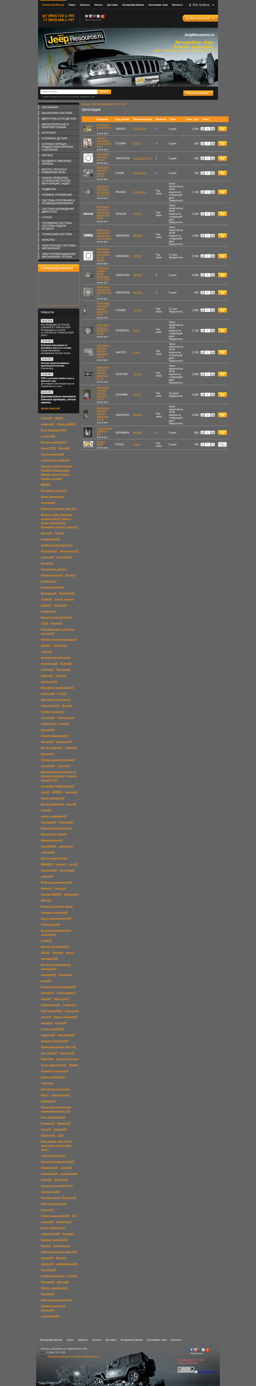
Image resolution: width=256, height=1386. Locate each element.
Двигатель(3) (64, 1221)
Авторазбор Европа (133, 5)
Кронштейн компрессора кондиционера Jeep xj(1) (56, 1109)
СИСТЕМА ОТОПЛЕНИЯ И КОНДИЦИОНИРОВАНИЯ (58, 202)
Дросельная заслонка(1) (55, 1089)
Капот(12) (60, 888)
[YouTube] (90, 16)
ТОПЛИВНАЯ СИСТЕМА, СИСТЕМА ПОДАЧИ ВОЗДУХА (57, 225)
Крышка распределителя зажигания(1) (56, 932)
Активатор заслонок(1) (54, 1071)
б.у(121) (61, 693)
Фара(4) (73, 1065)
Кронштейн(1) (49, 551)
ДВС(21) (45, 952)
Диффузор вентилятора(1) (57, 545)
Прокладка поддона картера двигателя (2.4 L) (103, 351)
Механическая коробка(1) (56, 617)
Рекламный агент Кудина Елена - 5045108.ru (191, 1361)
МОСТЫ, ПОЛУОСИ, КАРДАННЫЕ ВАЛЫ (54, 171)
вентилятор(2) (49, 663)
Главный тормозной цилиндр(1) (53, 1308)
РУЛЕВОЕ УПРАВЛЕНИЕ (57, 194)
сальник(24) (48, 852)
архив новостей (50, 408)
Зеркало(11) (48, 729)
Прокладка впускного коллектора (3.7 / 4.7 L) (103, 190)
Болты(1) (61, 864)
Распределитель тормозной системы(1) (58, 631)
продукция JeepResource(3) (57, 786)
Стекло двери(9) (50, 924)
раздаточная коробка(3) (55, 460)
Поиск (72, 5)
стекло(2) (46, 651)
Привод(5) (47, 675)
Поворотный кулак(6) (54, 834)
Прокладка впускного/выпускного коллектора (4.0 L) (103, 212)
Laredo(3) (46, 940)
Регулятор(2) (66, 870)
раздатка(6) (47, 424)
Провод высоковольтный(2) (58, 759)
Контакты (177, 5)
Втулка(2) (68, 1233)
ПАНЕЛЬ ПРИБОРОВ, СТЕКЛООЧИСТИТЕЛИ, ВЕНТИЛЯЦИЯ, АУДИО (56, 180)
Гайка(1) (45, 1245)
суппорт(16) (66, 846)
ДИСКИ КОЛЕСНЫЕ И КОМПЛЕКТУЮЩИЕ (55, 126)
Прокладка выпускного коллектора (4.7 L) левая (104, 234)
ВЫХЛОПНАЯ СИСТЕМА (57, 112)
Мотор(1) (67, 705)
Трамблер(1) (48, 1101)
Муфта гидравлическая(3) (56, 882)
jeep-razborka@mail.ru (87, 1356)
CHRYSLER (139, 128)
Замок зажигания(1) (52, 798)
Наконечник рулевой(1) (55, 946)
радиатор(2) (48, 1035)
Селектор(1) (48, 765)
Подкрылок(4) (66, 717)
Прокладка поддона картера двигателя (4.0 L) (103, 393)
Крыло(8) (64, 448)
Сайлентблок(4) (60, 1095)
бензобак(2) (61, 1179)
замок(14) (46, 1023)
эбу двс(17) (47, 753)
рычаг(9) (46, 980)
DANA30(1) (47, 864)
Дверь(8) (60, 675)
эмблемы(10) (48, 822)
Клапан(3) (56, 623)
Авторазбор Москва (53, 5)
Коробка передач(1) (52, 1276)
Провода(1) (65, 974)
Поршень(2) (66, 822)
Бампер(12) (60, 1129)
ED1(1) (44, 1095)
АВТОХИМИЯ (50, 107)
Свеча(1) (46, 1129)
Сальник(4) (47, 557)
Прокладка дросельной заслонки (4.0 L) (104, 291)
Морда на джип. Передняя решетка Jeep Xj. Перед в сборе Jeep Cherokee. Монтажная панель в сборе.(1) (59, 521)
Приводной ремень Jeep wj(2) (59, 1251)
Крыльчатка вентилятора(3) (57, 1161)
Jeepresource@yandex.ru (61, 1356)
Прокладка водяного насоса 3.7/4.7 (103, 171)
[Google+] (102, 16)
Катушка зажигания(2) (54, 442)
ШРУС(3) (46, 900)
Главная (86, 104)
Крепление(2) (49, 870)
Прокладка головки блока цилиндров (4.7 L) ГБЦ (103, 274)
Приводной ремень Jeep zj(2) (58, 1047)
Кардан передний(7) (66, 1017)
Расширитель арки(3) (53, 569)
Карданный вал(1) (67, 1059)
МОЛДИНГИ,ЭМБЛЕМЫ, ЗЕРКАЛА (57, 162)
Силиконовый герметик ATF (104, 431)
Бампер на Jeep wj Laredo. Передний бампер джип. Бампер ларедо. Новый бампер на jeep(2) (57, 472)
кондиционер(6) (50, 539)
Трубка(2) (46, 599)
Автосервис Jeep (158, 5)
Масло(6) (58, 952)
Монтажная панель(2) (54, 490)
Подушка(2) (47, 1282)
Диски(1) (61, 1257)
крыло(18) (61, 1023)
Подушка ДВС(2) (66, 424)
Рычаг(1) (72, 1276)
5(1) (74, 1215)
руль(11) (64, 723)
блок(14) (46, 998)
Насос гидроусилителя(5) (56, 918)
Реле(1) (59, 533)
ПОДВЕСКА (49, 189)
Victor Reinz (140, 173)
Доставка (112, 5)
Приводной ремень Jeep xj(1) (58, 508)
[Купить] (222, 128)
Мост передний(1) (51, 1011)
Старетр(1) (71, 747)
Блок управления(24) (53, 430)
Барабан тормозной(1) (54, 1239)
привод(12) (60, 645)
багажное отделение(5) (54, 1041)
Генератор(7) (48, 974)
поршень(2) (71, 1011)
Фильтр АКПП (101, 443)
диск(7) (70, 952)
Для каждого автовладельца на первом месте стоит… (57, 385)
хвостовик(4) (48, 1270)
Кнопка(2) (66, 663)
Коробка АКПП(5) (51, 894)
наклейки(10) (48, 846)
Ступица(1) (47, 669)
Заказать (85, 5)
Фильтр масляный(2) (53, 1203)
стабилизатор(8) (50, 1233)
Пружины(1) (48, 1123)
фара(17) (46, 645)
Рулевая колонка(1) (52, 711)
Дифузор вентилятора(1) (55, 657)
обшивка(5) (47, 1294)
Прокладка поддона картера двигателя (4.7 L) (103, 414)
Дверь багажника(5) (52, 496)
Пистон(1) (46, 533)
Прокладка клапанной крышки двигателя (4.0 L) (103, 309)
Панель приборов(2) (53, 1077)
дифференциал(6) (66, 1264)
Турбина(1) (69, 1005)
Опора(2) (46, 1179)
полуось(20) (48, 436)
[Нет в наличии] (222, 444)
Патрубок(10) (67, 593)
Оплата (98, 5)
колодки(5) (47, 1221)
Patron (136, 444)
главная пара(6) (50, 1191)
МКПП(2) (46, 484)
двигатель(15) (49, 681)
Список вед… (48, 368)
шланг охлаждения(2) (53, 816)
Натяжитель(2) (61, 1245)
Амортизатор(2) (69, 551)
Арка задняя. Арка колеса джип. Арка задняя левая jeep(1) (56, 1145)
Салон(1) (46, 810)
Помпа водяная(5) (52, 575)
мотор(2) (46, 1017)
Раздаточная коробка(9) (55, 1215)
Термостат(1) (61, 998)
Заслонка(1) (48, 717)
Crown (136, 330)
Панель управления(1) (54, 1288)
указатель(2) (67, 1053)
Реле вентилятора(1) (53, 1117)
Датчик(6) (46, 888)
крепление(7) (64, 557)
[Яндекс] (98, 16)
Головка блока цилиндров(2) (58, 986)
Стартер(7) (64, 765)
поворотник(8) (68, 1173)
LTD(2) (44, 623)
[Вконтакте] (86, 16)
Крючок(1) (71, 792)
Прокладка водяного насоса (103, 157)
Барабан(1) (64, 1123)
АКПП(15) (57, 792)
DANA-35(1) (47, 1059)
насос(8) (71, 804)
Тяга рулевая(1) (66, 992)
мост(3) (73, 864)
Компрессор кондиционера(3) (59, 639)
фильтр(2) (63, 1282)
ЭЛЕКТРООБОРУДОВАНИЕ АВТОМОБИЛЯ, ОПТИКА (59, 255)
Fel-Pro (137, 143)
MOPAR (137, 235)
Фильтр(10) (60, 605)
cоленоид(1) (48, 502)
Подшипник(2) (49, 1167)
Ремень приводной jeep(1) (57, 906)
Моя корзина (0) (200, 18)
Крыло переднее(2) (52, 804)
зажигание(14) (64, 741)
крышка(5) (47, 1257)
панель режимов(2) (52, 454)
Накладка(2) (48, 1135)
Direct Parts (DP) (142, 158)
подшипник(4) (49, 1173)
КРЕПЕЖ (47, 155)
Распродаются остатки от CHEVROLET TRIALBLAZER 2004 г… (57, 333)
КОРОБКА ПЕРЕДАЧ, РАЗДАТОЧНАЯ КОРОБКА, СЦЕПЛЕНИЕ (58, 146)
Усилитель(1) (48, 611)
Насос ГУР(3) (48, 448)
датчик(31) (47, 563)
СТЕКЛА (47, 217)
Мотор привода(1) (51, 747)
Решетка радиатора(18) (54, 735)
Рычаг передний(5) (52, 1029)
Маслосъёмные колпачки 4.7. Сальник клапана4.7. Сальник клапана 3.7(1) (59, 776)
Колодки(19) (71, 894)
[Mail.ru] (94, 16)
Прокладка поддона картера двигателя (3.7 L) (103, 373)
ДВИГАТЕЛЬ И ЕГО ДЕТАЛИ (59, 118)
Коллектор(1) (48, 581)
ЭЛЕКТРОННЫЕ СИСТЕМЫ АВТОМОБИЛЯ (59, 247)
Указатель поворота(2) (54, 912)
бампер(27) (47, 992)
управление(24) (50, 1316)
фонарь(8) (47, 741)
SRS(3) (59, 418)
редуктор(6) (48, 693)
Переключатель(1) (52, 840)
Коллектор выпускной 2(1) (57, 1185)
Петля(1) (70, 575)
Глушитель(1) (49, 723)
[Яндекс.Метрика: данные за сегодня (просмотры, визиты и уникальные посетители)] (205, 1372)
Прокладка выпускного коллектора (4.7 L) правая (103, 255)
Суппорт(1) (47, 1209)
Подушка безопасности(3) (56, 828)
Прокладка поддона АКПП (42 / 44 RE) (103, 329)
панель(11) (47, 1083)
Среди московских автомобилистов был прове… (57, 351)
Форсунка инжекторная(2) (56, 1300)
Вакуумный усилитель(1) (56, 699)
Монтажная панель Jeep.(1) (57, 687)
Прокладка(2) (49, 593)
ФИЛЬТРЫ (48, 239)
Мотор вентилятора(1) (54, 858)
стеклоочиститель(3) (53, 1155)
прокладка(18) (49, 958)
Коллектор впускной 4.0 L (104, 127)
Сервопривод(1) (50, 1005)
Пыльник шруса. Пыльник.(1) (58, 1197)
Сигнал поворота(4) (52, 587)
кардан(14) (47, 1264)
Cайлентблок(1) (50, 705)
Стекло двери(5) (64, 599)
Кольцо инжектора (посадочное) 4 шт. (104, 142)
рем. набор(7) (49, 1053)
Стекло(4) (46, 418)
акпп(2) (45, 792)
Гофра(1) (46, 605)
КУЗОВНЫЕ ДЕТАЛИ (54, 138)
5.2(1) (61, 1135)
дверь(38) (66, 1167)
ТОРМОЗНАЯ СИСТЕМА (57, 234)
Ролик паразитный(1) (53, 1065)
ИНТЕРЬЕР (49, 132)
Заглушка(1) (63, 669)
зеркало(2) (47, 876)
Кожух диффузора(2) (53, 1227)
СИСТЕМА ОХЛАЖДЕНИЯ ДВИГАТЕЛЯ (58, 210)
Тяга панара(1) (66, 1035)
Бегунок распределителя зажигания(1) (56, 966)
